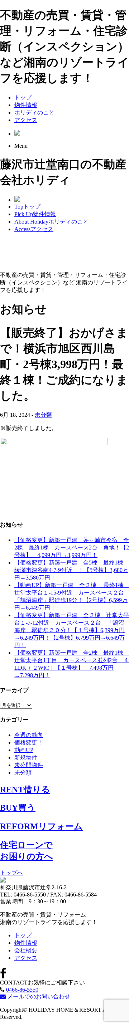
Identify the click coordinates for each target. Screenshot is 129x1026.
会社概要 (25, 950)
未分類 (43, 415)
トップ (23, 97)
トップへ (11, 873)
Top (27, 207)
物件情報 (25, 105)
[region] (64, 252)
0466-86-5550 (22, 990)
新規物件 (25, 757)
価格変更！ (28, 742)
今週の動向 (28, 735)
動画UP (23, 750)
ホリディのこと (34, 112)
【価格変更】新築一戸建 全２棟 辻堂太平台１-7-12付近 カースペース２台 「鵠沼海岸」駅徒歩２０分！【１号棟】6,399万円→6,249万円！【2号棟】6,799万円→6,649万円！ (71, 630)
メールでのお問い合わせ (38, 996)
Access (33, 229)
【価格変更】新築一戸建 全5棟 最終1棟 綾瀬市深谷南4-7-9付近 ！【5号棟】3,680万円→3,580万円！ (71, 570)
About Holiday (51, 222)
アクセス (25, 120)
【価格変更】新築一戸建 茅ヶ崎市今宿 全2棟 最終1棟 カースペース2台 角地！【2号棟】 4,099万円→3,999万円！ (71, 547)
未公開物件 (28, 765)
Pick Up (35, 214)
